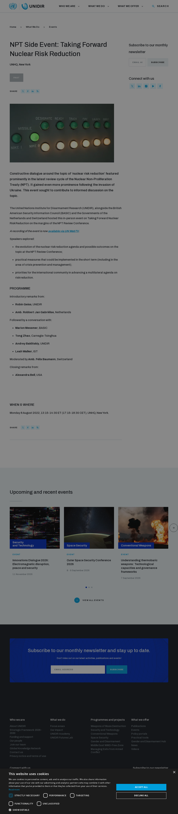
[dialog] (89, 791)
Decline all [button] (141, 795)
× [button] (174, 772)
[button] (60, 809)
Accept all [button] (141, 787)
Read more (14, 789)
